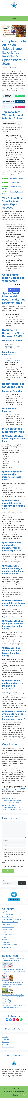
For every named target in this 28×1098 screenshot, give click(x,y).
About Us (5, 1037)
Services (4, 939)
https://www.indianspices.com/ (12, 617)
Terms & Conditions (8, 1047)
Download (14, 290)
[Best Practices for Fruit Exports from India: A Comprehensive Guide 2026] (7, 991)
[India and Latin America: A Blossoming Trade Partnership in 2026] (7, 1001)
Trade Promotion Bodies (9, 944)
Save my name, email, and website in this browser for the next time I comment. (14, 854)
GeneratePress (14, 1095)
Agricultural (5, 912)
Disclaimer (5, 1042)
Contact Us (5, 1039)
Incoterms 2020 (15, 182)
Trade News (6, 942)
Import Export (6, 924)
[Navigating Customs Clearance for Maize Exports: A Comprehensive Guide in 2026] (7, 978)
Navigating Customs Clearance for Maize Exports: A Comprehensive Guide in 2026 (12, 984)
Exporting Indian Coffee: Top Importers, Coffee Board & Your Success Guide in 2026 (11, 803)
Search (4, 880)
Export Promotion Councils (10, 922)
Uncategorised (6, 947)
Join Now (21, 96)
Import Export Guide (8, 927)
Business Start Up (7, 914)
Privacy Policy (6, 1044)
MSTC (4, 932)
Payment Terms (7, 934)
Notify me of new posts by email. (13, 866)
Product (4, 937)
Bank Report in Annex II (13, 346)
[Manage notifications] (24, 1095)
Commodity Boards (10, 798)
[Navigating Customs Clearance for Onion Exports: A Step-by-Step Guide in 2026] (7, 965)
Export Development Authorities (11, 919)
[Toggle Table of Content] (18, 123)
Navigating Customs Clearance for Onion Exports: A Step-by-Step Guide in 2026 (13, 971)
